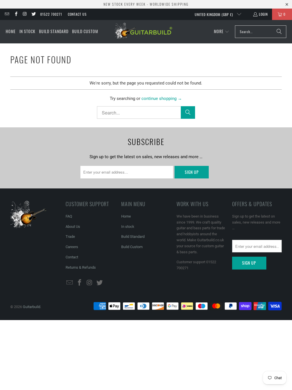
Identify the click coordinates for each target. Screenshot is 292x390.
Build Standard (133, 236)
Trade (70, 236)
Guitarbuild (31, 307)
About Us (73, 226)
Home (126, 216)
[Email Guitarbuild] (6, 14)
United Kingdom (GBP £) (214, 14)
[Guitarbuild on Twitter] (33, 14)
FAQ (69, 216)
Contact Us (77, 14)
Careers (72, 247)
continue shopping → (161, 98)
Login (263, 14)
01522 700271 (51, 14)
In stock (127, 226)
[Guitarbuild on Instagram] (24, 14)
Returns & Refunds (81, 267)
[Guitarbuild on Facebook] (15, 14)
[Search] (279, 31)
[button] (221, 32)
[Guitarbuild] (143, 32)
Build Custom (132, 247)
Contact (72, 257)
